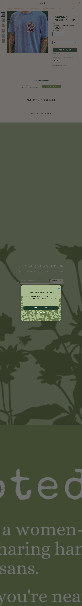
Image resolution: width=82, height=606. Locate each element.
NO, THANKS (41, 312)
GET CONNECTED (41, 308)
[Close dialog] (59, 287)
